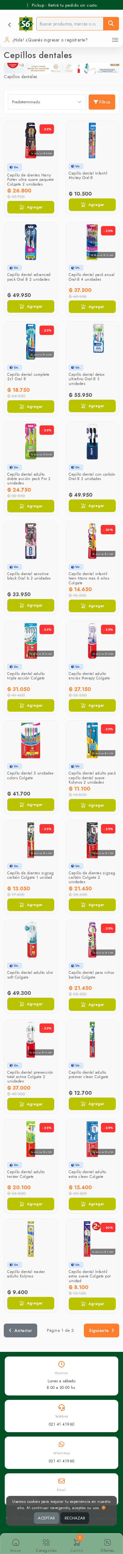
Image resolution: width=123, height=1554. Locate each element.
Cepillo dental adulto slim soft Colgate (30, 975)
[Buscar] (111, 23)
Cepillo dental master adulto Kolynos (26, 1274)
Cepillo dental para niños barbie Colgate (91, 975)
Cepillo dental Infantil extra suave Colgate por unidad (90, 1276)
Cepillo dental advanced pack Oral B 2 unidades (29, 277)
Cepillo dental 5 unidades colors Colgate (30, 775)
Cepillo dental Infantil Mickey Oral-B (88, 175)
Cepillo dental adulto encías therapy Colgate (89, 676)
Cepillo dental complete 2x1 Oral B (28, 377)
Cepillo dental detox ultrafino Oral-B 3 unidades (86, 379)
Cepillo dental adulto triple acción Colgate (26, 676)
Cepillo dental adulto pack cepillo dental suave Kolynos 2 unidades (92, 777)
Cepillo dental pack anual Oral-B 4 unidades (92, 277)
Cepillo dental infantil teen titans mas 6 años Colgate (89, 578)
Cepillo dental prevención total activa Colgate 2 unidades (30, 1077)
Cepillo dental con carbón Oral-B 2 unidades (92, 477)
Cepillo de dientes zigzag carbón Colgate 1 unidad (30, 875)
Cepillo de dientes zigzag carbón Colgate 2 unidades (92, 877)
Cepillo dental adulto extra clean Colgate (87, 1174)
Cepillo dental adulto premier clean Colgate (88, 1075)
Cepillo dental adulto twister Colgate (26, 1174)
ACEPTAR (46, 1518)
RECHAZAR (75, 1518)
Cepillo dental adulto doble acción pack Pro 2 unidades (29, 479)
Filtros (104, 102)
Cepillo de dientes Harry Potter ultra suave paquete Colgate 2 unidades (30, 179)
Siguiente (99, 1330)
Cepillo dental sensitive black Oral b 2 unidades (29, 576)
